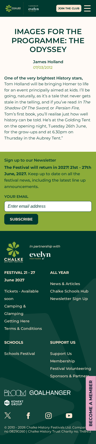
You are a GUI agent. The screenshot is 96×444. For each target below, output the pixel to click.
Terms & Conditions (23, 328)
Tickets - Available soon (21, 295)
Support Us (61, 353)
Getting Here (17, 321)
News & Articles (65, 283)
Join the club (68, 8)
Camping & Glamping (15, 310)
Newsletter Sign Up (69, 298)
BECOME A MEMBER (90, 403)
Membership (62, 361)
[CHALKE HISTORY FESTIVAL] (23, 8)
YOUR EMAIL (16, 196)
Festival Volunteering (70, 368)
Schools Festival (19, 353)
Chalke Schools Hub (69, 291)
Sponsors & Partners (69, 376)
